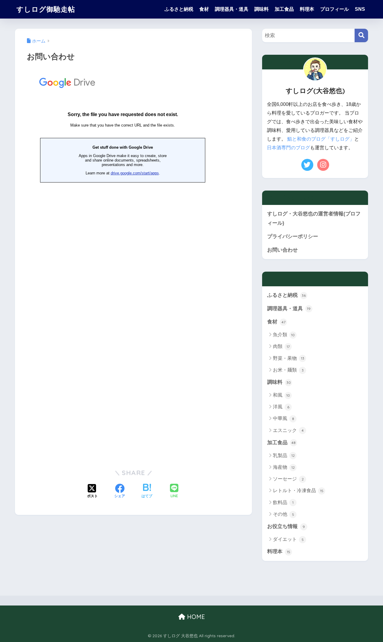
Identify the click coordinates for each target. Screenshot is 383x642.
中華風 (283, 418)
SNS (360, 9)
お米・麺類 (288, 369)
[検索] (361, 35)
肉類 (281, 346)
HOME (195, 616)
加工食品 (284, 9)
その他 (283, 514)
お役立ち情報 (286, 526)
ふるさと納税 (179, 9)
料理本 (307, 9)
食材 (204, 9)
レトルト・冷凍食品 (298, 490)
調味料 (261, 9)
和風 (281, 395)
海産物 (284, 467)
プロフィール (334, 9)
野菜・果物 (288, 358)
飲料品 (283, 502)
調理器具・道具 (231, 9)
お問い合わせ (282, 250)
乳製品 (284, 455)
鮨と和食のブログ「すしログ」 (320, 139)
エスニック (288, 430)
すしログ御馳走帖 (45, 9)
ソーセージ (288, 478)
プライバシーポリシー (292, 236)
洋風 (281, 406)
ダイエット (288, 539)
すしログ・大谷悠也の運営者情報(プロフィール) (314, 218)
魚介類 (284, 334)
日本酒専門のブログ (288, 147)
